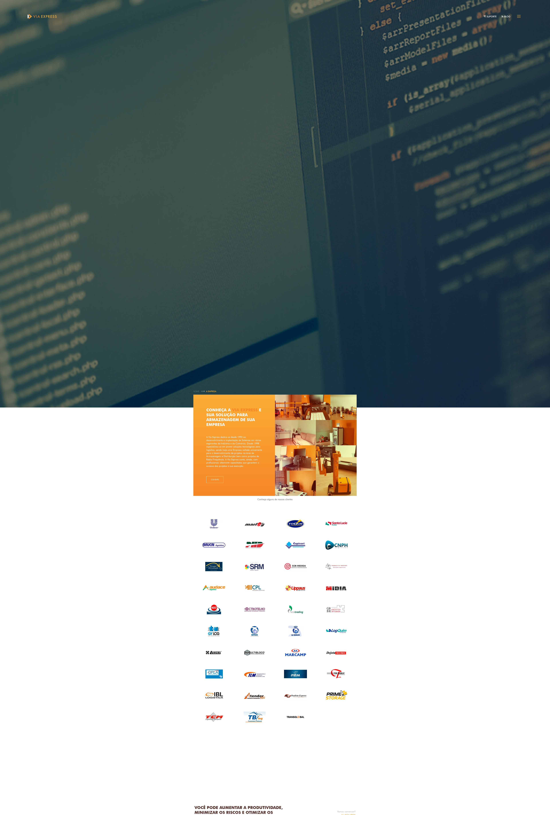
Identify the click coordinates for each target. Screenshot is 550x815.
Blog (506, 16)
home (196, 391)
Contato (215, 480)
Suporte (491, 16)
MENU (518, 16)
